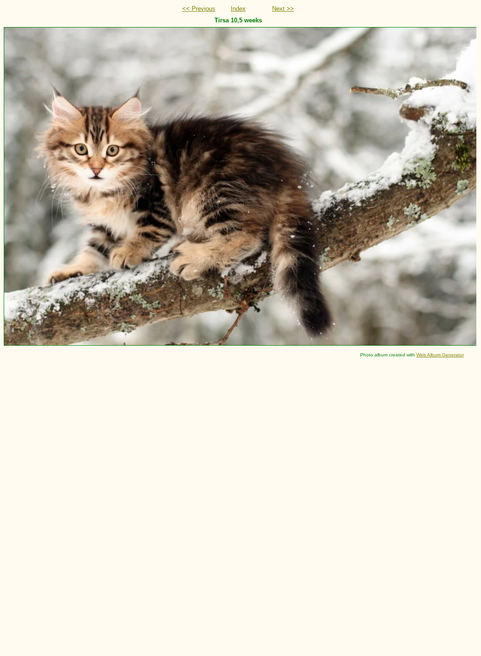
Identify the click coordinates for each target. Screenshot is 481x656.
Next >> (283, 8)
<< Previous (198, 8)
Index (238, 8)
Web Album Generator (440, 354)
